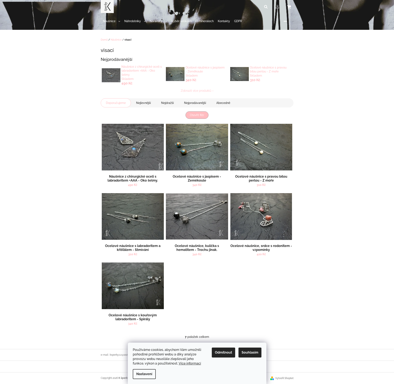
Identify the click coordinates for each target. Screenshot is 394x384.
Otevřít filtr (197, 115)
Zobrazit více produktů (196, 90)
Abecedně (223, 103)
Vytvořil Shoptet (284, 378)
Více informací (190, 363)
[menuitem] (111, 21)
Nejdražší (167, 103)
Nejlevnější (143, 103)
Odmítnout (223, 352)
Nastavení (144, 374)
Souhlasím (250, 352)
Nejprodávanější (195, 103)
